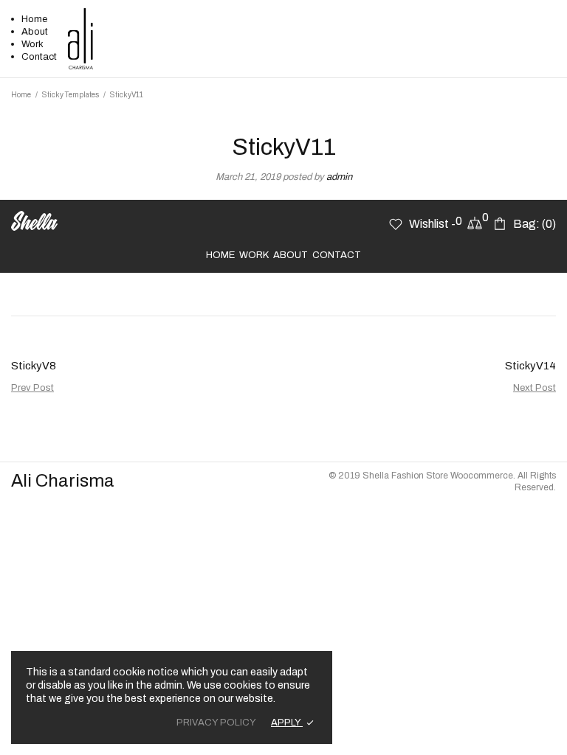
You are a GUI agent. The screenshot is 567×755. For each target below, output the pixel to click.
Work (32, 44)
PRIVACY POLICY (216, 722)
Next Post (534, 388)
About (34, 32)
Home (34, 19)
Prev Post (32, 388)
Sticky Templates (70, 95)
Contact (39, 57)
